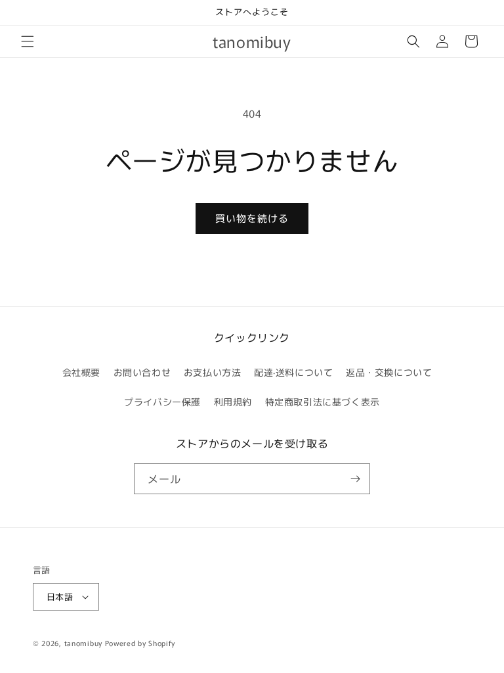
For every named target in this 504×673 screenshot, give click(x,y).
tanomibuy (83, 643)
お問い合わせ (142, 372)
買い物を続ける (252, 218)
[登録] (355, 478)
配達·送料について (293, 372)
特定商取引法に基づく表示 (322, 401)
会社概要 (81, 372)
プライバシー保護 (162, 401)
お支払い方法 (213, 372)
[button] (27, 41)
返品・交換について (389, 372)
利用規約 (233, 401)
